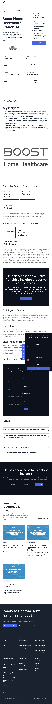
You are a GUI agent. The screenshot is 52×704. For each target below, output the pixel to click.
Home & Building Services (4, 674)
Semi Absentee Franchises (25, 645)
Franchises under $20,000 (41, 645)
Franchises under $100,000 (41, 652)
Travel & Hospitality (5, 684)
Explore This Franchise (39, 43)
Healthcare (12, 669)
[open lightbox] (26, 157)
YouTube (37, 663)
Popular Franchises (23, 660)
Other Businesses (12, 673)
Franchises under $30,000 (41, 648)
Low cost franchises (23, 640)
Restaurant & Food (5, 681)
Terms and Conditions (38, 487)
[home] (6, 2)
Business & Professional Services (6, 666)
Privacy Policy (37, 698)
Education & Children (13, 665)
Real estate (12, 677)
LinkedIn (37, 668)
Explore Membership (7, 643)
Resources (5, 640)
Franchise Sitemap (23, 669)
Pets (4, 677)
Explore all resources (42, 518)
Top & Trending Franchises (25, 648)
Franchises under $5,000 (41, 640)
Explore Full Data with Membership (23, 666)
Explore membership (9, 626)
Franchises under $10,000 (41, 643)
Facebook (37, 660)
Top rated (21, 643)
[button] (48, 2)
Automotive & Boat (5, 661)
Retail (11, 680)
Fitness (4, 669)
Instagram (37, 665)
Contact (4, 648)
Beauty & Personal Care (13, 661)
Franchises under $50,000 (41, 650)
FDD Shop (21, 663)
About (4, 645)
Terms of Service (45, 698)
